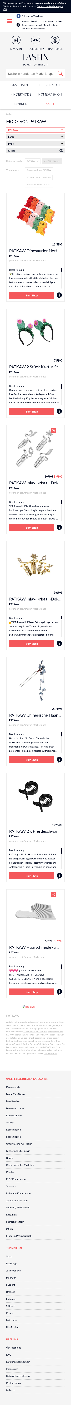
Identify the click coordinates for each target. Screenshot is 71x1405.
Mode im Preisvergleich (19, 1235)
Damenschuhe (14, 1115)
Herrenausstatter (15, 1108)
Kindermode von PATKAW (39, 177)
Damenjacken (13, 1129)
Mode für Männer (15, 1094)
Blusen (9, 1157)
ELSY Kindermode (16, 1179)
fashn (9, 114)
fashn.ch (10, 1390)
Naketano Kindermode (18, 1193)
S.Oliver (10, 1305)
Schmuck (11, 1186)
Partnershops (13, 1383)
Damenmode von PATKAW (39, 170)
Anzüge (10, 1122)
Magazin (16, 48)
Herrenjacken (13, 1136)
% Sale (11, 150)
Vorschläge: (12, 169)
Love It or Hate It (35, 64)
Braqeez (10, 1291)
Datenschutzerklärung (18, 1375)
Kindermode (20, 94)
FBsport (10, 1284)
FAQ (8, 1354)
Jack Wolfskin (13, 1270)
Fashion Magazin (15, 1221)
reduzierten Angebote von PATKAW (35, 1047)
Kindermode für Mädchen (20, 1164)
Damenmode (20, 85)
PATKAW (14, 255)
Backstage (11, 1263)
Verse (9, 1256)
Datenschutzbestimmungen (50, 6)
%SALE (50, 104)
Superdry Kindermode (18, 1207)
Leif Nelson (12, 1320)
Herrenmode (50, 85)
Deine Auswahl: (14, 160)
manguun (11, 1277)
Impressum (12, 1368)
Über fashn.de (13, 1347)
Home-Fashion (50, 94)
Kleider (10, 1172)
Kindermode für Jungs (18, 1150)
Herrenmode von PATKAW (39, 184)
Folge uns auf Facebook (32, 16)
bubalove (11, 1298)
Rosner (10, 1313)
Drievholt (11, 1214)
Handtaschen (13, 1101)
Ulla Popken (12, 1327)
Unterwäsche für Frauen (19, 1143)
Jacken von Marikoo (17, 1200)
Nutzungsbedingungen (18, 1361)
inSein (9, 1228)
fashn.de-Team (50, 1053)
